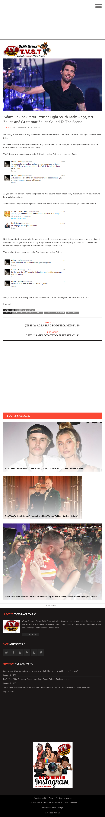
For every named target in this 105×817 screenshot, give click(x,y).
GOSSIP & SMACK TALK (25, 310)
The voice (60, 313)
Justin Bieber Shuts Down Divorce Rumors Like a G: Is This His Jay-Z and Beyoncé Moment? (40, 671)
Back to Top (51, 606)
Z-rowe (8, 127)
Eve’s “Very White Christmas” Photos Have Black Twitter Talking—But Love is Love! (36, 679)
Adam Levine (18, 313)
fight (39, 313)
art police (30, 313)
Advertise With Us (52, 813)
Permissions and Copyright (52, 807)
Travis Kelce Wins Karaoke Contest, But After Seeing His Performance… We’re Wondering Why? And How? (46, 687)
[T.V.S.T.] (27, 50)
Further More (30, 634)
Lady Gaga (49, 313)
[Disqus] (52, 377)
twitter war (72, 313)
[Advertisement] (52, 20)
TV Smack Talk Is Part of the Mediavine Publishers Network (52, 802)
